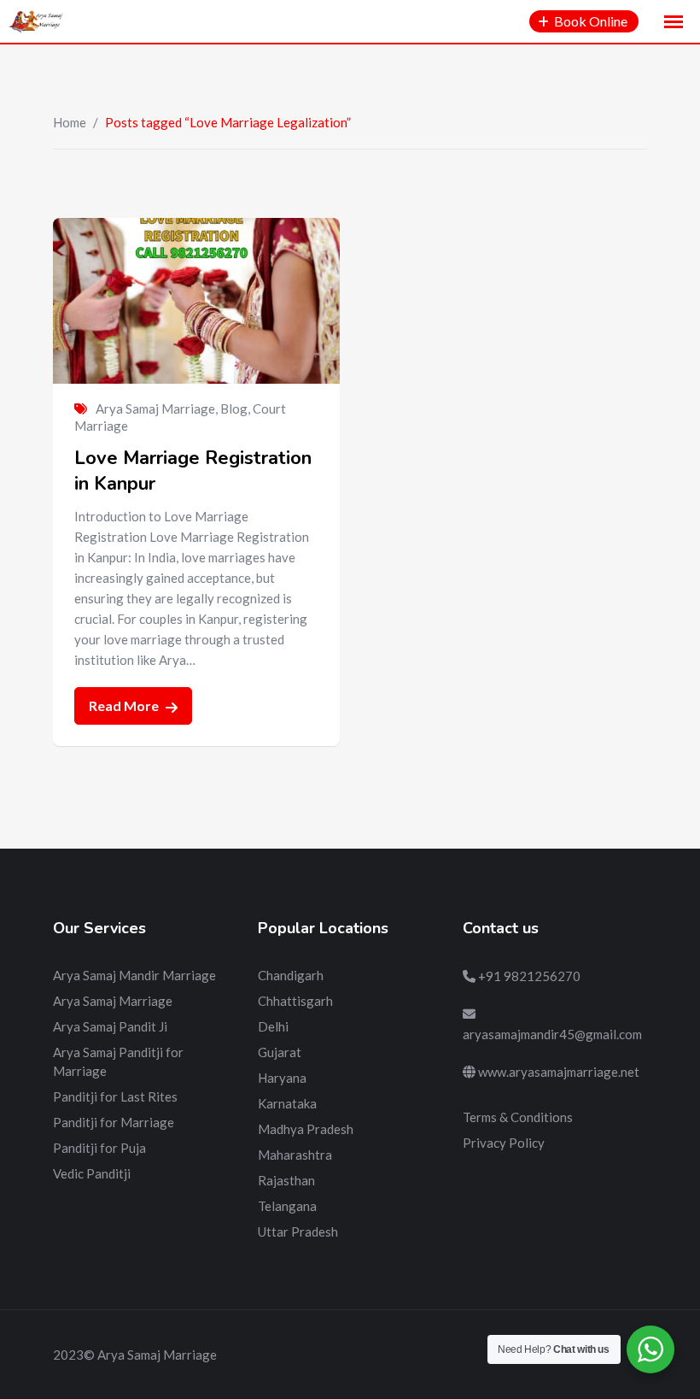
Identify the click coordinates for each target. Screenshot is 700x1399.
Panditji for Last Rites (115, 1096)
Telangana (287, 1206)
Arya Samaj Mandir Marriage (134, 975)
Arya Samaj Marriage (155, 408)
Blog (234, 408)
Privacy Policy (504, 1142)
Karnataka (287, 1103)
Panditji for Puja (99, 1147)
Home (69, 122)
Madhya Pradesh (305, 1129)
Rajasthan (286, 1180)
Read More (125, 705)
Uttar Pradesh (298, 1231)
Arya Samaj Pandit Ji (110, 1026)
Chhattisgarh (295, 1000)
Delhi (273, 1026)
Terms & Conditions (518, 1117)
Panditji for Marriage (113, 1122)
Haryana (282, 1077)
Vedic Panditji (92, 1173)
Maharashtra (295, 1154)
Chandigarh (291, 975)
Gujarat (279, 1052)
